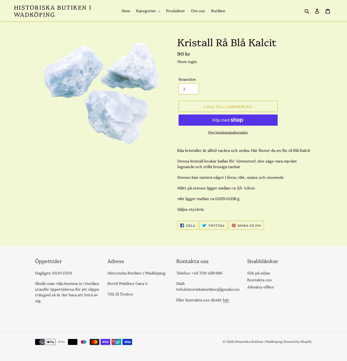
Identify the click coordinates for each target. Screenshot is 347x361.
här (226, 299)
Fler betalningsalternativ (228, 132)
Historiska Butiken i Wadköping (52, 11)
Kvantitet (187, 79)
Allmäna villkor (260, 286)
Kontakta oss (259, 279)
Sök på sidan (258, 272)
